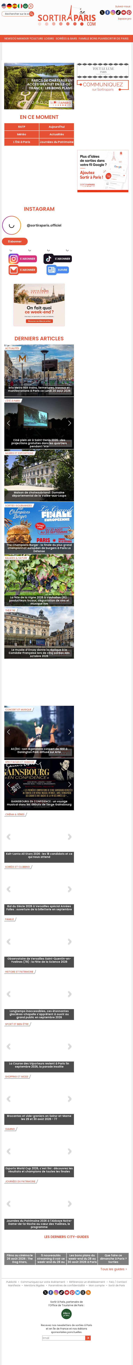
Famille (84, 38)
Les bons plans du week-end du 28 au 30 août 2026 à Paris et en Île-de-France (82, 1259)
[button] (9, 86)
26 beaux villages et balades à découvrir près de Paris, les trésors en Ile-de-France (46, 86)
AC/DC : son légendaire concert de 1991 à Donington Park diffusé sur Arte (39, 750)
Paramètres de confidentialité (66, 1285)
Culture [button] (37, 38)
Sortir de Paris (117, 1285)
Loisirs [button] (49, 38)
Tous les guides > (113, 1269)
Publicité (11, 1282)
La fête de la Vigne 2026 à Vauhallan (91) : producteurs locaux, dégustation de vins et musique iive (39, 600)
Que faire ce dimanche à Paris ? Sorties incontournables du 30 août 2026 (113, 1259)
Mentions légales (34, 1285)
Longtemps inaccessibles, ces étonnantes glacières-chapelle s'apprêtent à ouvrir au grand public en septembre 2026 (39, 1014)
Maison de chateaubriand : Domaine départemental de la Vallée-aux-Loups (39, 494)
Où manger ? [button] (21, 38)
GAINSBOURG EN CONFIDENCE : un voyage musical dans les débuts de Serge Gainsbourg (39, 803)
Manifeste (14, 1285)
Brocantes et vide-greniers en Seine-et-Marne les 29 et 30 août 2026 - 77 (39, 1117)
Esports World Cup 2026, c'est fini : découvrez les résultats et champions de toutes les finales (39, 1170)
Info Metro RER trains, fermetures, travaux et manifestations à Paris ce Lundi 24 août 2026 (39, 389)
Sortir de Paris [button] (117, 38)
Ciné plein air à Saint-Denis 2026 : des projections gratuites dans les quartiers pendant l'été (39, 443)
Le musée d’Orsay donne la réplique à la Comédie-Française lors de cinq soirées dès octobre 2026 (39, 653)
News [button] (8, 38)
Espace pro (124, 18)
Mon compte (97, 1285)
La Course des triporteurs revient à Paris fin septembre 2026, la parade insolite (39, 1065)
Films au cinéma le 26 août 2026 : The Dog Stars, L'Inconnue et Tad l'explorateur (20, 1259)
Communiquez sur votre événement (43, 1282)
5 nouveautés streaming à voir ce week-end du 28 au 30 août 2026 (51, 1259)
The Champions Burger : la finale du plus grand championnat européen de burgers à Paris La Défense (39, 548)
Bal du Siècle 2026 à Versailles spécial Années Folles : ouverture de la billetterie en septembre (39, 907)
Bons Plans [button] (98, 38)
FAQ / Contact (118, 1282)
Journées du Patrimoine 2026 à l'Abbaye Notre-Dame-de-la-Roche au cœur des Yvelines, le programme (39, 1224)
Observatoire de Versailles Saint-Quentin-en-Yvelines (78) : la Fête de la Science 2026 (39, 960)
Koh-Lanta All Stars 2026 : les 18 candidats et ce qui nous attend (39, 855)
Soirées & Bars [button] (66, 38)
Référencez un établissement (87, 1282)
